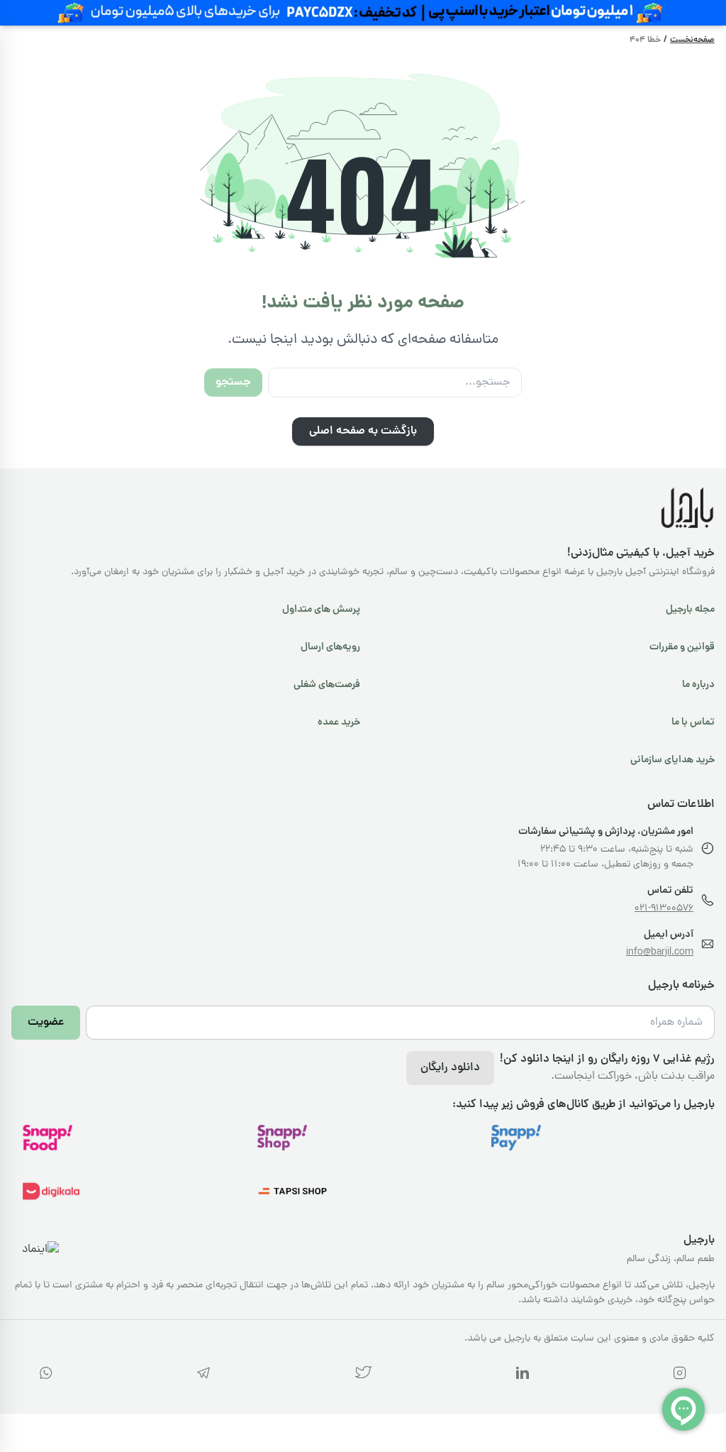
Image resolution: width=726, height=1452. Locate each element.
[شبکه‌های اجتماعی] (680, 1375)
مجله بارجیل (690, 609)
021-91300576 (664, 908)
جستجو (233, 382)
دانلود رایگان (450, 1068)
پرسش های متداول (321, 609)
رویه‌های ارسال (330, 647)
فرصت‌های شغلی (327, 685)
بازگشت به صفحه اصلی (363, 431)
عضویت (46, 1022)
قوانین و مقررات (682, 647)
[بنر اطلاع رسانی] (363, 13)
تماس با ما (693, 722)
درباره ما (698, 685)
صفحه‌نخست (692, 40)
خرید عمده (339, 722)
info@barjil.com (659, 952)
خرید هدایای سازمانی (672, 760)
